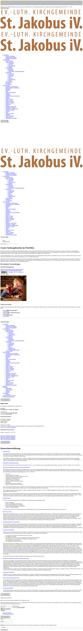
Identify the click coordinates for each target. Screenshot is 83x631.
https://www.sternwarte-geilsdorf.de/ (8, 436)
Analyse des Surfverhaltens (8, 529)
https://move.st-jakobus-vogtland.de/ (8, 438)
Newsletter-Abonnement (8, 588)
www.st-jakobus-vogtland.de (10, 427)
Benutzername (16, 606)
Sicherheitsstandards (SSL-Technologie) (11, 521)
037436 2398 (6, 316)
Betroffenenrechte (6, 498)
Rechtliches (11, 272)
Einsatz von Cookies (7, 511)
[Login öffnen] (4, 272)
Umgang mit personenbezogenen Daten (11, 577)
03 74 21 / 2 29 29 (18, 6)
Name (2, 619)
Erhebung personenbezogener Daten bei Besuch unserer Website (16, 467)
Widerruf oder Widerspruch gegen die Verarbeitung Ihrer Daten (16, 558)
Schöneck (21, 269)
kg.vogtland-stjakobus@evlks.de (15, 270)
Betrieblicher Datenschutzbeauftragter (11, 462)
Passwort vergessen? (7, 612)
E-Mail (2, 621)
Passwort (14, 607)
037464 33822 (6, 311)
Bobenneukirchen (4, 269)
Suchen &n (3, 244)
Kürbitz (13, 269)
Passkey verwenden (6, 608)
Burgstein (10, 269)
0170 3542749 (6, 313)
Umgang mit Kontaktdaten (8, 572)
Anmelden (3, 610)
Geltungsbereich (6, 451)
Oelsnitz (17, 269)
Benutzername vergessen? (8, 613)
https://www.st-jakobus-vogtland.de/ (8, 435)
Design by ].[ (21, 272)
